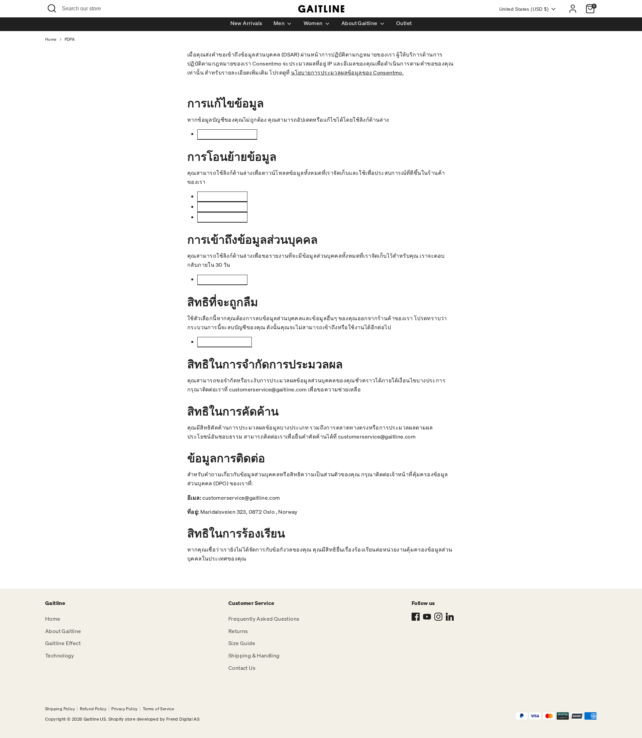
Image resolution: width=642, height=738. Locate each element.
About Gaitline (360, 23)
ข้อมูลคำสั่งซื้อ (222, 217)
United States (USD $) (524, 9)
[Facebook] (416, 617)
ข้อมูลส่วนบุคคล (222, 207)
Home (51, 39)
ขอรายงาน (222, 279)
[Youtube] (427, 617)
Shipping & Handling (254, 655)
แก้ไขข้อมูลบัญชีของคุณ (227, 134)
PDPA (70, 39)
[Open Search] (52, 8)
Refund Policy (93, 708)
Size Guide (241, 643)
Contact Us (241, 667)
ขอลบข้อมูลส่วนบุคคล (224, 342)
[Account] (572, 8)
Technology (59, 655)
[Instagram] (438, 617)
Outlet (404, 23)
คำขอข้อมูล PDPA (222, 196)
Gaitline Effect (63, 643)
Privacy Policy (124, 708)
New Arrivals (246, 23)
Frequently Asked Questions (263, 618)
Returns (238, 631)
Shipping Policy (60, 708)
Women (314, 23)
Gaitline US (95, 719)
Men (280, 23)
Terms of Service (158, 708)
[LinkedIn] (450, 617)
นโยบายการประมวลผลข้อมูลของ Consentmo (346, 72)
